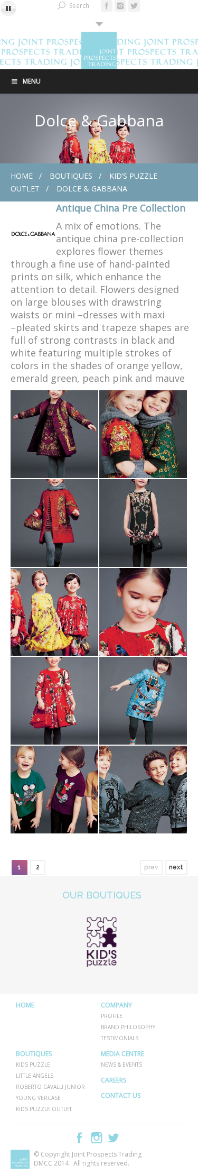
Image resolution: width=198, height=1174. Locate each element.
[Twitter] (134, 6)
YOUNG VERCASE (38, 1098)
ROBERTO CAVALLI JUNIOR (50, 1086)
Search (79, 5)
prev (151, 867)
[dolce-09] (54, 789)
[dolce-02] (143, 434)
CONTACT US (120, 1095)
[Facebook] (106, 6)
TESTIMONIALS (119, 1038)
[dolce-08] (143, 701)
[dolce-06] (143, 612)
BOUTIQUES (71, 176)
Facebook (80, 1137)
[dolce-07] (54, 701)
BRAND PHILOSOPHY (128, 1027)
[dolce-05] (54, 612)
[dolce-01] (54, 434)
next (176, 867)
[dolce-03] (54, 523)
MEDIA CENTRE (122, 1053)
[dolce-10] (143, 789)
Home (22, 176)
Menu (32, 81)
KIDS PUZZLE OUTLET (44, 1109)
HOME (25, 1005)
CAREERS (113, 1080)
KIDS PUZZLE (33, 1064)
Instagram (96, 1137)
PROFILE (111, 1016)
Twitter (113, 1137)
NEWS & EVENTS (121, 1064)
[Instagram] (120, 6)
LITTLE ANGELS (34, 1075)
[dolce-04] (143, 523)
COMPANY (116, 1005)
